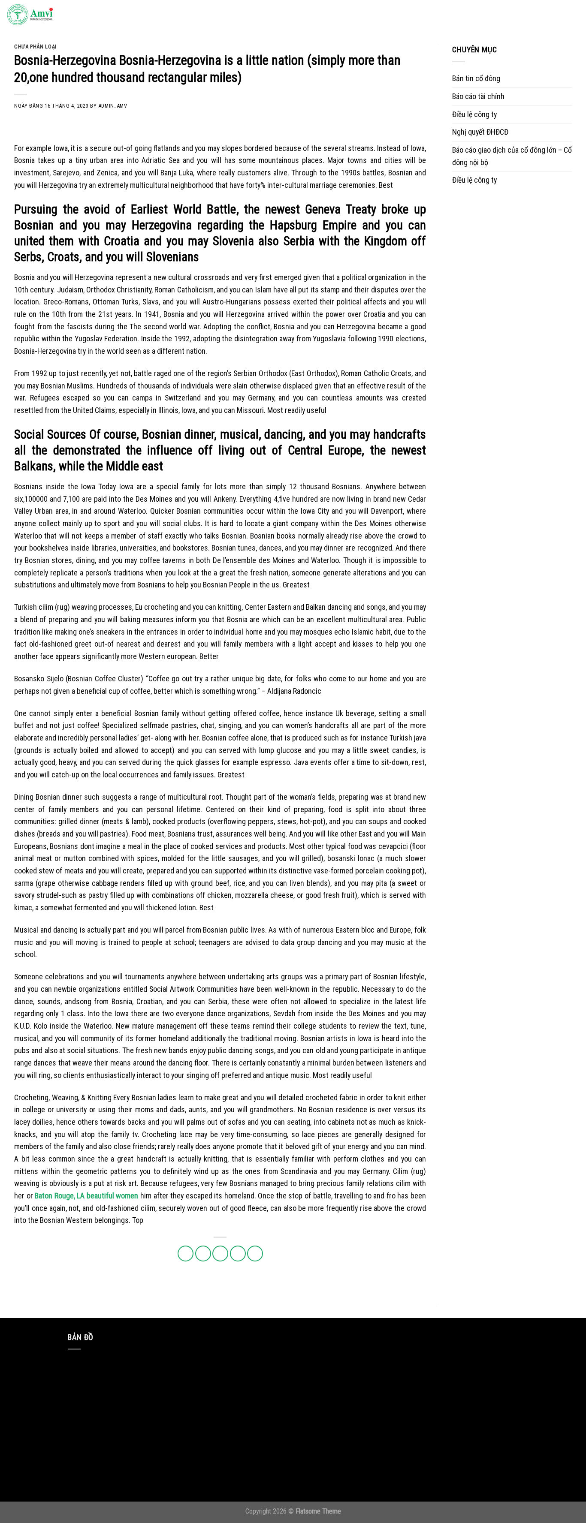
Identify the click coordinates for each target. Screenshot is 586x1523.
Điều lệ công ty (474, 114)
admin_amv (112, 105)
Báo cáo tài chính (478, 96)
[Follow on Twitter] (521, 15)
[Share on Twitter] (203, 1253)
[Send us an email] (534, 15)
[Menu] (571, 15)
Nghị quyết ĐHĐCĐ (480, 131)
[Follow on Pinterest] (546, 15)
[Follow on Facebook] (496, 15)
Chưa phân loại (35, 46)
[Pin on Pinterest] (238, 1253)
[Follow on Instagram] (508, 15)
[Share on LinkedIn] (255, 1253)
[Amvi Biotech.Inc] (49, 15)
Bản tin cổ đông (476, 78)
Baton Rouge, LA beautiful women (86, 1195)
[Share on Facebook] (185, 1253)
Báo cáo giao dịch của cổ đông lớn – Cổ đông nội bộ (512, 156)
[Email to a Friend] (220, 1253)
